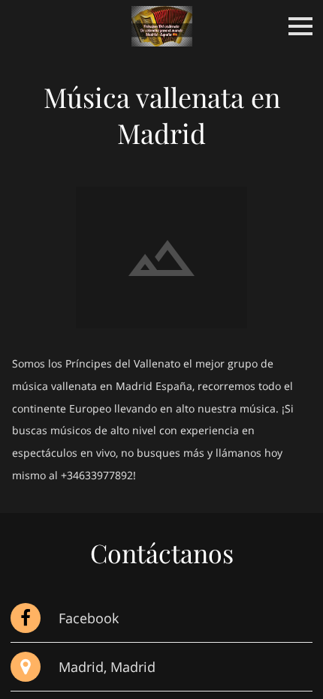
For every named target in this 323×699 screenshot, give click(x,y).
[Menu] (300, 26)
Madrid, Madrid (107, 666)
